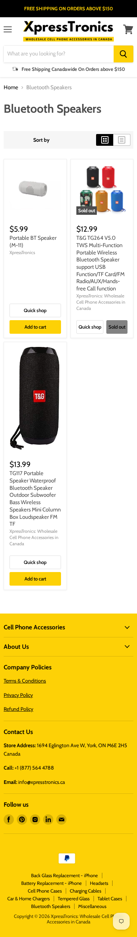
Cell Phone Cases (45, 891)
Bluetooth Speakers (50, 906)
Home (11, 87)
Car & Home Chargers (28, 898)
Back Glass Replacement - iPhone (64, 875)
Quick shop (35, 310)
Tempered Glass (74, 898)
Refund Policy (18, 709)
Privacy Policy (18, 695)
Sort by (41, 140)
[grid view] (104, 140)
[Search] (123, 54)
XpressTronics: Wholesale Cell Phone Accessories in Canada (100, 302)
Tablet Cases (110, 898)
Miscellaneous (92, 906)
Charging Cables (85, 891)
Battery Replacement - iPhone (51, 883)
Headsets (99, 883)
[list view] (121, 140)
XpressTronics (22, 252)
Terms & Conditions (25, 680)
